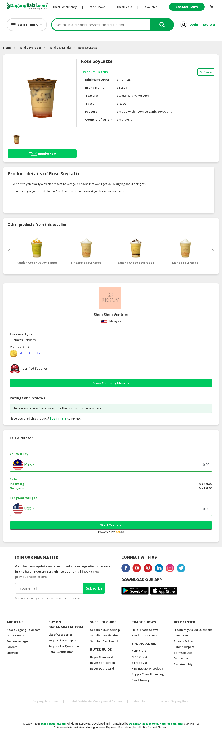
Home (7, 48)
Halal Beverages (30, 48)
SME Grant (139, 651)
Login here (58, 418)
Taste (90, 103)
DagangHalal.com (45, 701)
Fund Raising (141, 680)
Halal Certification (60, 652)
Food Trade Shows (145, 635)
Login (194, 24)
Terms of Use (183, 653)
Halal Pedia (124, 7)
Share (208, 72)
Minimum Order (97, 79)
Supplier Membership (105, 630)
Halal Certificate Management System (95, 701)
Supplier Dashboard (104, 641)
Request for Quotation (63, 646)
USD (27, 508)
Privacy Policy (183, 641)
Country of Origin (98, 119)
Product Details (95, 72)
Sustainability (183, 664)
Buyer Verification (102, 663)
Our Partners (15, 635)
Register (209, 24)
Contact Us (181, 635)
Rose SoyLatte (87, 48)
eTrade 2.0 (139, 663)
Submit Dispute (184, 647)
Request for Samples (62, 640)
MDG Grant (139, 657)
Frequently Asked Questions (193, 630)
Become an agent (19, 641)
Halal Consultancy (65, 7)
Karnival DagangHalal (174, 701)
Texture (91, 95)
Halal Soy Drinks (60, 48)
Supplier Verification (104, 635)
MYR (27, 464)
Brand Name (94, 87)
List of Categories (60, 634)
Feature (91, 111)
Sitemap (12, 653)
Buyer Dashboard (102, 668)
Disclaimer (181, 658)
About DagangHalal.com (23, 630)
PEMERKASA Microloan (147, 668)
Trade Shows (97, 7)
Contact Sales (187, 7)
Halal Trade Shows (145, 630)
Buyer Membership (103, 657)
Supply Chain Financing (148, 674)
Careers (12, 647)
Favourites (150, 7)
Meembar (140, 701)
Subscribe (94, 588)
